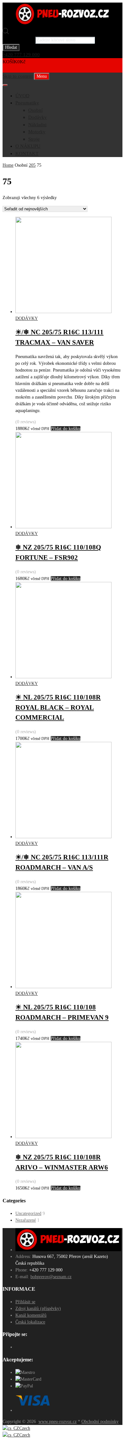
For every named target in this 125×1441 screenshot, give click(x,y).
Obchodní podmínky (100, 1421)
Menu (42, 76)
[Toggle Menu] (5, 85)
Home (8, 165)
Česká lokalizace (30, 1322)
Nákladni (37, 124)
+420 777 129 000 (21, 54)
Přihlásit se (25, 1301)
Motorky (37, 131)
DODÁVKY (26, 318)
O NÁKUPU (27, 146)
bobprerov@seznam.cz (50, 1276)
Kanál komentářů (30, 1315)
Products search (18, 39)
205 (32, 165)
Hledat (11, 47)
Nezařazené (25, 1220)
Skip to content (18, 76)
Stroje (34, 139)
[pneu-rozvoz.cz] (62, 24)
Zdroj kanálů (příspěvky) (38, 1308)
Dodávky (37, 117)
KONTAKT (26, 153)
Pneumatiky (27, 102)
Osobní (35, 110)
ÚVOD (22, 95)
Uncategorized (28, 1213)
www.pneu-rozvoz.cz (57, 1421)
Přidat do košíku (65, 428)
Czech (24, 1428)
